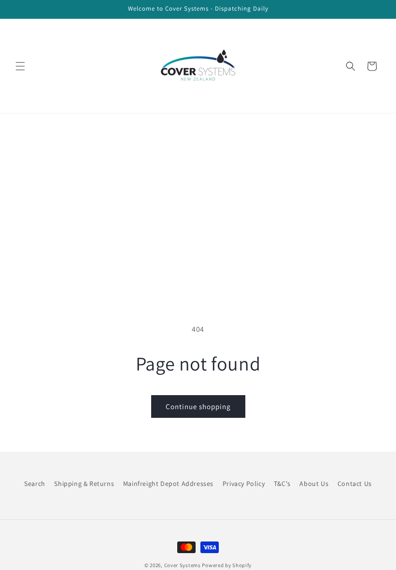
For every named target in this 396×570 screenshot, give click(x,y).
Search (34, 483)
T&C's (282, 483)
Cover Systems (182, 565)
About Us (313, 483)
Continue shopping (198, 406)
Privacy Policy (244, 483)
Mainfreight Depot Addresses (168, 483)
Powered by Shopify (227, 565)
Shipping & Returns (84, 483)
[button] (20, 66)
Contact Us (355, 483)
